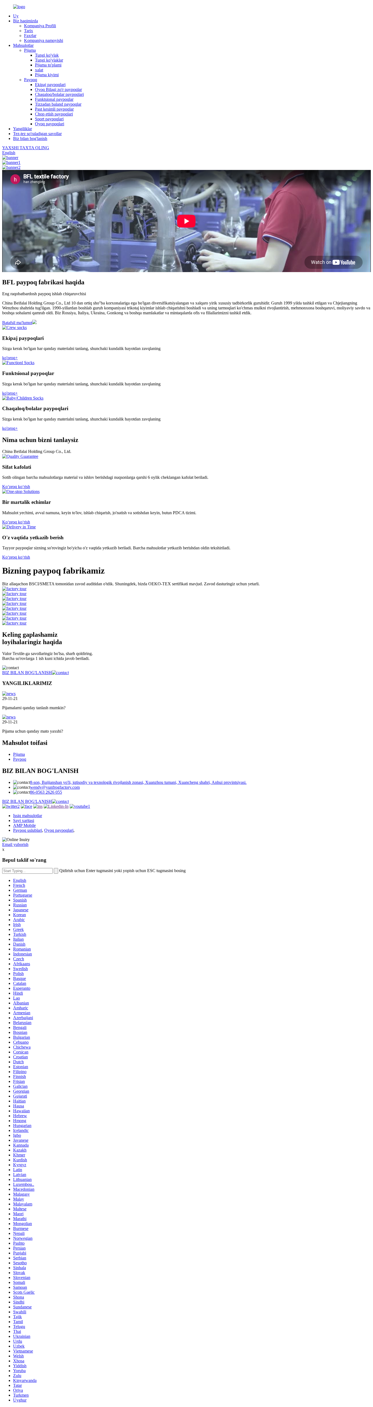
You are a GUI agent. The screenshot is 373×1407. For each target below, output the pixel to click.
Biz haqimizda (25, 21)
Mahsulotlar (23, 45)
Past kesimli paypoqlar (54, 109)
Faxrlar (30, 35)
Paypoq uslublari (27, 830)
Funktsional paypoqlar (54, 99)
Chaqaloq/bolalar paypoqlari (59, 94)
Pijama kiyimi (47, 74)
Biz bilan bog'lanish (30, 138)
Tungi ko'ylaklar (49, 60)
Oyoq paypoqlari (49, 123)
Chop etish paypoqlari (54, 114)
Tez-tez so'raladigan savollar (37, 133)
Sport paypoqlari (49, 119)
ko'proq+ (10, 357)
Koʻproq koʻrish (16, 486)
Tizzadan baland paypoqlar (58, 104)
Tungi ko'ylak (47, 55)
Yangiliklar (22, 128)
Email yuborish (15, 844)
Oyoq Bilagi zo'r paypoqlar (58, 89)
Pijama (30, 50)
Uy (16, 16)
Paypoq (30, 79)
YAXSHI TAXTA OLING (25, 147)
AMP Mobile (24, 825)
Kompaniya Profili (40, 25)
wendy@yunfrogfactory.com (55, 787)
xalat (39, 70)
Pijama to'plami (48, 65)
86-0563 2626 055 (46, 792)
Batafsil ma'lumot (17, 322)
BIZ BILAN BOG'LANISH (27, 672)
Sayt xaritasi (23, 820)
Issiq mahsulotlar (27, 815)
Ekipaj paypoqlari (50, 84)
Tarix (28, 30)
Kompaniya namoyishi (43, 40)
